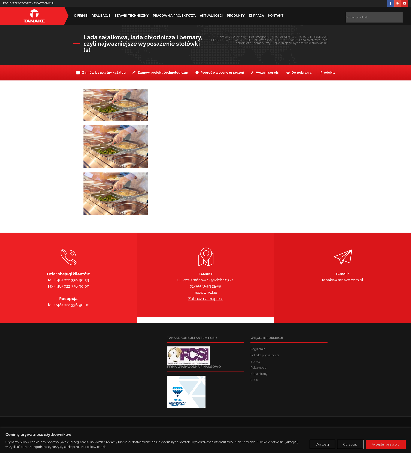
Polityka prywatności (264, 355)
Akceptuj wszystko (386, 444)
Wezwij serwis (267, 72)
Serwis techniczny (132, 16)
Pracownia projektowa (174, 16)
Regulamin (257, 349)
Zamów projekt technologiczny (163, 72)
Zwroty (255, 361)
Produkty (236, 16)
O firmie (80, 16)
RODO (254, 380)
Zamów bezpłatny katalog (103, 72)
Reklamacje (258, 367)
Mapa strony (259, 374)
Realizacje (101, 16)
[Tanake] (34, 16)
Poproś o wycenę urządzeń (222, 72)
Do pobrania (301, 72)
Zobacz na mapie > (205, 298)
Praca (258, 16)
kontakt (276, 16)
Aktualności (211, 16)
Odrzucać (350, 444)
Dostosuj (322, 444)
